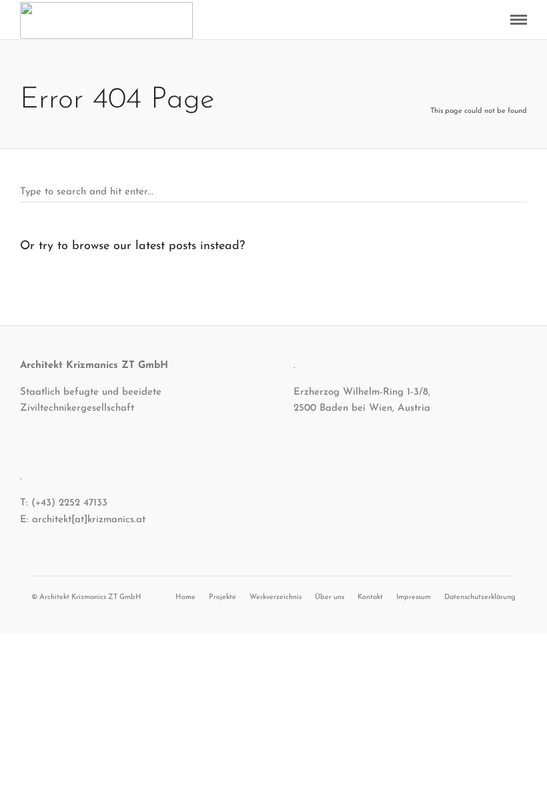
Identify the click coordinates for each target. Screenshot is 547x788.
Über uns (329, 597)
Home (185, 597)
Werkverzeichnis (275, 597)
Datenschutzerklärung (480, 597)
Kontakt (370, 597)
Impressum (413, 597)
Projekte (222, 597)
